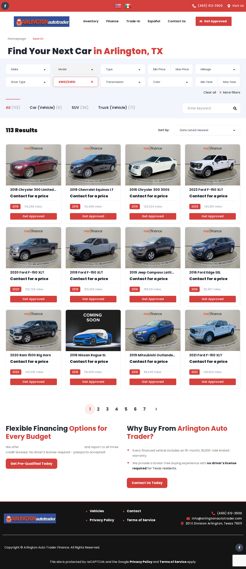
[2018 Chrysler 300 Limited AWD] (33, 183)
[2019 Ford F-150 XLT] (93, 266)
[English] (118, 5)
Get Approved (33, 216)
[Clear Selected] (92, 82)
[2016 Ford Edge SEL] (212, 266)
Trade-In (133, 21)
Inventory (91, 21)
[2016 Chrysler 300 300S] (152, 183)
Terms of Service (141, 520)
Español (154, 21)
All (13, 107)
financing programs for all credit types (52, 447)
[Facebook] (5, 6)
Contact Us (177, 21)
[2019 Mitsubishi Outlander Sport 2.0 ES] (152, 349)
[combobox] (28, 69)
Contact (134, 511)
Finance (112, 21)
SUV (80, 107)
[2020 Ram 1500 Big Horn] (33, 349)
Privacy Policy (102, 520)
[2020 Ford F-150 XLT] (33, 266)
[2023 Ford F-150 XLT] (212, 183)
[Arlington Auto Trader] (41, 21)
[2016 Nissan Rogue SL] (93, 349)
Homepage (17, 38)
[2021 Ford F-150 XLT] (212, 349)
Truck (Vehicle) (116, 107)
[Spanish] (128, 5)
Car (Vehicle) (46, 107)
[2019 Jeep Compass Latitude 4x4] (152, 266)
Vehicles (97, 511)
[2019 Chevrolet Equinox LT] (93, 183)
